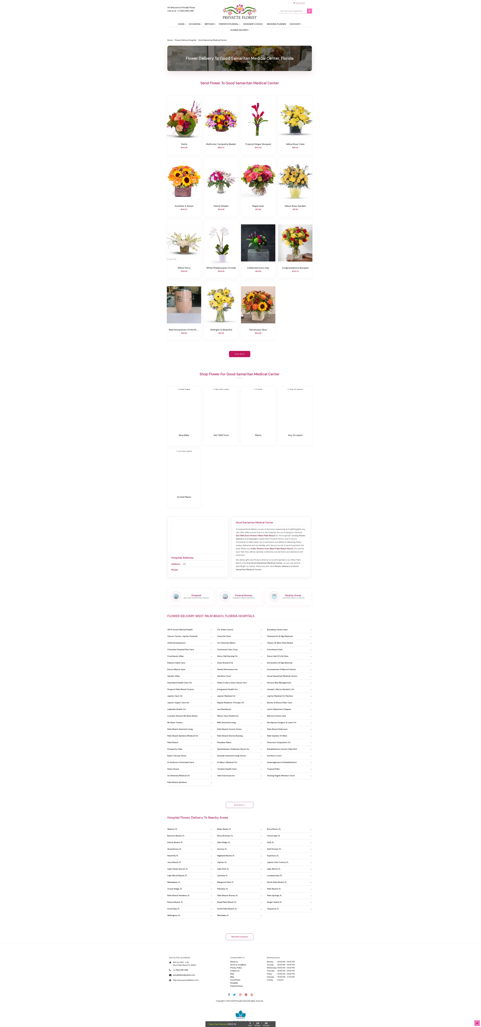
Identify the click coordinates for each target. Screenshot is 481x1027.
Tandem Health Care (227, 769)
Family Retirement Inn (227, 669)
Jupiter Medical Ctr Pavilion (280, 696)
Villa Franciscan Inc (226, 775)
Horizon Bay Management (279, 682)
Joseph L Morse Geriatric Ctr (280, 689)
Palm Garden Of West (277, 736)
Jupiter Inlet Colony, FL (277, 862)
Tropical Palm (273, 769)
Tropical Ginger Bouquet (258, 144)
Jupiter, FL (222, 862)
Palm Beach (172, 742)
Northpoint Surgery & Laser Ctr (281, 722)
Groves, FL (222, 849)
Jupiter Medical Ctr (226, 696)
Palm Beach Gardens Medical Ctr (182, 736)
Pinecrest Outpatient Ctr (279, 742)
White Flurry (184, 267)
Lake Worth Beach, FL (177, 875)
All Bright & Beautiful (221, 329)
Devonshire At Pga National (279, 663)
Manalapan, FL (173, 882)
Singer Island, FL (274, 902)
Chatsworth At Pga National (280, 636)
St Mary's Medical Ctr (227, 762)
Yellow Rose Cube (295, 144)
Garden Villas (173, 676)
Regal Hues (258, 206)
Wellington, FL (173, 915)
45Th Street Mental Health (180, 629)
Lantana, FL (222, 875)
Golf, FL (270, 842)
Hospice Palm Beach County (180, 689)
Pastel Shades (221, 206)
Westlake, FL (223, 915)
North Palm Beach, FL (277, 882)
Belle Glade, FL (224, 829)
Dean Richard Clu (225, 663)
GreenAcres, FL (174, 849)
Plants (258, 435)
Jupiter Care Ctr (175, 696)
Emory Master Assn (176, 669)
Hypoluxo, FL (273, 855)
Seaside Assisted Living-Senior (231, 756)
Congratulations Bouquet (295, 267)
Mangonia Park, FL (225, 882)
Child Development (176, 643)
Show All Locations (239, 937)
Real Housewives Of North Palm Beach (184, 329)
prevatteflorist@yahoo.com (184, 975)
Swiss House (173, 769)
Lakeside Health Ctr (176, 709)
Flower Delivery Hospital (185, 40)
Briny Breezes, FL (225, 836)
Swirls (184, 144)
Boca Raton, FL (274, 829)
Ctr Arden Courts (225, 629)
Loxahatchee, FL (274, 875)
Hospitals (234, 983)
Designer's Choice (253, 24)
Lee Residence (224, 709)
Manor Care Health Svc (228, 716)
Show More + (239, 805)
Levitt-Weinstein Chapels (279, 709)
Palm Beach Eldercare (277, 729)
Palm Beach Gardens (177, 782)
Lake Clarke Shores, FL (177, 869)
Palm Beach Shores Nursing (230, 736)
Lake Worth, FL (273, 869)
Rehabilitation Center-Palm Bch (282, 749)
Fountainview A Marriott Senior (281, 669)
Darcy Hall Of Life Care (277, 656)
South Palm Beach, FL (227, 909)
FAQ (232, 974)
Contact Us (234, 971)
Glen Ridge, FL (223, 842)
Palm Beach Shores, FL (227, 895)
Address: (175, 564)
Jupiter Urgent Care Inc (178, 702)
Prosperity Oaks (174, 749)
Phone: (174, 569)
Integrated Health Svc (227, 689)
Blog (232, 977)
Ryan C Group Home (176, 756)
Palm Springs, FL (274, 895)
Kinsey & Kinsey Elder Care (279, 702)
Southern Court (274, 756)
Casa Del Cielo (224, 636)
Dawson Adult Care (176, 663)
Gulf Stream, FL (274, 849)
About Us (234, 962)
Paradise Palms (224, 742)
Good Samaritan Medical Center (282, 676)
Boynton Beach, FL (176, 836)
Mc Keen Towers (175, 722)
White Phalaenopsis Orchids (221, 267)
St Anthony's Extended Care (180, 762)
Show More (240, 354)
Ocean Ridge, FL (174, 889)
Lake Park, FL (223, 869)
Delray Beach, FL (175, 842)
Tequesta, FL (273, 909)
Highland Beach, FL (226, 855)
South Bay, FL (173, 909)
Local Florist (235, 980)
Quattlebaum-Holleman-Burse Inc (233, 749)
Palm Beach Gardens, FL (178, 895)
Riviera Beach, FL (175, 902)
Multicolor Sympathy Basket (221, 144)
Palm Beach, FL (274, 889)
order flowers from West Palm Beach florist (272, 548)
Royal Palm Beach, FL (226, 902)
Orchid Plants (184, 497)
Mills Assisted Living (226, 722)
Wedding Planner (276, 24)
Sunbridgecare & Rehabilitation (282, 762)
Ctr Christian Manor (226, 643)
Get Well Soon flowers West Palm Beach (255, 535)
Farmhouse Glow (258, 329)
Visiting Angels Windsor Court (281, 775)
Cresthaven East (275, 649)
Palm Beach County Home (229, 729)
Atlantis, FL (172, 829)
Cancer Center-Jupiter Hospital (182, 636)
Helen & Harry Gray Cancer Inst (232, 682)
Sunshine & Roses (184, 206)
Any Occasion (295, 435)
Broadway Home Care (277, 629)
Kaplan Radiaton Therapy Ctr (230, 702)
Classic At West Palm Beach (280, 643)
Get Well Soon (221, 435)
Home (170, 40)
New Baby (184, 435)
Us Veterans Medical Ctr (178, 775)
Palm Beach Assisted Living (180, 729)
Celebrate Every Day (258, 267)
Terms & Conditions (238, 965)
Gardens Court (224, 676)
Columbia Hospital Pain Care (180, 649)
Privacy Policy (236, 968)
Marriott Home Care (276, 716)
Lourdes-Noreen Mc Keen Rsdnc (182, 716)
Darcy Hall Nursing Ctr (227, 656)
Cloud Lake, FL (273, 836)
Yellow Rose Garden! (295, 206)
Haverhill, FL (172, 855)
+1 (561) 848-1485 (185, 11)
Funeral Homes (236, 986)
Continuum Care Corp (227, 649)
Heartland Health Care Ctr (179, 682)
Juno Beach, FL (174, 862)
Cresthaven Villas (175, 656)
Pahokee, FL (222, 889)
